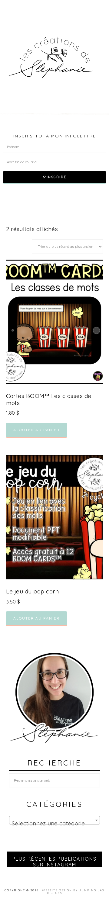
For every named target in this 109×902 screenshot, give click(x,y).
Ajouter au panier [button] (36, 429)
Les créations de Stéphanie (54, 57)
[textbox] (54, 823)
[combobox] (54, 820)
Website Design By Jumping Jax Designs (73, 892)
